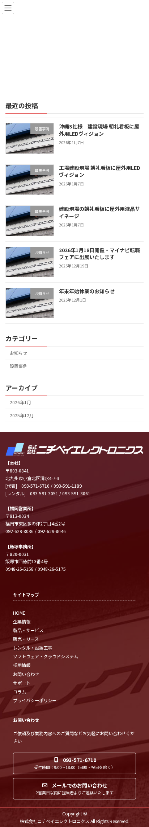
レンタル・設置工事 (32, 647)
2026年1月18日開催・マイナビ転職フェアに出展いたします (99, 253)
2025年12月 (22, 415)
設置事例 (18, 366)
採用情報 (21, 665)
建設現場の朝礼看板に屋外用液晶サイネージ (99, 212)
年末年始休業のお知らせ (87, 291)
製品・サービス (28, 630)
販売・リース (26, 639)
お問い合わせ (26, 674)
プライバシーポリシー (34, 700)
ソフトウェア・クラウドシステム (45, 656)
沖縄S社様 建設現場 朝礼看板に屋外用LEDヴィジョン (99, 130)
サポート (21, 683)
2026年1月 (20, 402)
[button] (74, 763)
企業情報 (21, 621)
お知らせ (18, 353)
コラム (19, 691)
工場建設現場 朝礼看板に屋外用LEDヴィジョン (99, 171)
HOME (19, 613)
